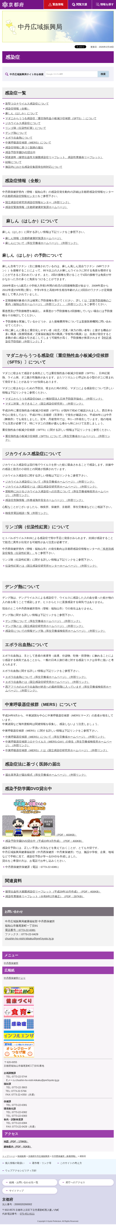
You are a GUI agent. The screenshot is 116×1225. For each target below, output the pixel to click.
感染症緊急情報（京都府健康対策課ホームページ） (36, 207)
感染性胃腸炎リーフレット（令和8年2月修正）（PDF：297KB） (44, 896)
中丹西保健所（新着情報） (64, 1156)
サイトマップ (16, 1190)
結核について (13, 162)
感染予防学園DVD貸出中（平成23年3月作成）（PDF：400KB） (44, 840)
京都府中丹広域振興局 (38, 1156)
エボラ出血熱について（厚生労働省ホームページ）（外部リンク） (46, 677)
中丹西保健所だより (15, 978)
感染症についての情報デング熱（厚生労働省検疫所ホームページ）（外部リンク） (55, 630)
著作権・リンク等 (41, 1163)
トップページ (8, 1156)
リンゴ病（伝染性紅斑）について (25, 128)
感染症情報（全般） (17, 108)
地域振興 (21, 1156)
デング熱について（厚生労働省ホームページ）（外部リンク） (43, 621)
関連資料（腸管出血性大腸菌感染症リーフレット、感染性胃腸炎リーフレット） (54, 157)
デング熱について (16, 132)
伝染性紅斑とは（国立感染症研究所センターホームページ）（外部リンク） (51, 565)
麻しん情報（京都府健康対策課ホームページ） (33, 238)
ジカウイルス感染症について (23, 123)
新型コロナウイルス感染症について (27, 103)
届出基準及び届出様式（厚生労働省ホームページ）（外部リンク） (46, 774)
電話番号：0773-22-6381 (20, 930)
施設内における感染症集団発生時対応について (33, 166)
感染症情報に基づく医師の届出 (24, 147)
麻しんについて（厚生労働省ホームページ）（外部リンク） (42, 243)
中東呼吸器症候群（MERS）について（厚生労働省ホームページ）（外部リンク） (55, 736)
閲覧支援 (81, 4)
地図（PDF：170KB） (16, 1141)
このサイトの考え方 (71, 1163)
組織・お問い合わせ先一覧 (23, 1182)
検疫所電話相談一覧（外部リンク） (27, 513)
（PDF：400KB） (66, 834)
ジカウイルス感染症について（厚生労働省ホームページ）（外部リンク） (50, 481)
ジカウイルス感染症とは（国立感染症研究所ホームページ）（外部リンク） (51, 486)
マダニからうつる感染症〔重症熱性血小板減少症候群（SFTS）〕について (51, 118)
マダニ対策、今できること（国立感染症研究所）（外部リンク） (44, 403)
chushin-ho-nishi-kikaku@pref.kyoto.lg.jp (29, 938)
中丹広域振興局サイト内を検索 (27, 74)
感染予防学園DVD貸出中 (20, 152)
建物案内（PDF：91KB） (18, 1146)
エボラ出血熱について (18, 137)
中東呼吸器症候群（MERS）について (28, 142)
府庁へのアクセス (75, 1182)
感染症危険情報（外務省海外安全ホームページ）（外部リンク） (44, 500)
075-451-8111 (27, 1214)
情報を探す (107, 4)
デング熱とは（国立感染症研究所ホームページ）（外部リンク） (44, 626)
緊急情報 (58, 4)
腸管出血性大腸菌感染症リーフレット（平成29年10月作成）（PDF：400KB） (53, 891)
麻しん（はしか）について (21, 113)
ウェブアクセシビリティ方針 (21, 1170)
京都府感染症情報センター (21, 196)
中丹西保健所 (11, 963)
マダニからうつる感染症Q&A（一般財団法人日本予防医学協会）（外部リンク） (54, 398)
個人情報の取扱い (14, 1163)
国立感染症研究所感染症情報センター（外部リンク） (38, 202)
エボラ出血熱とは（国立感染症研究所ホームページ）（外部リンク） (47, 681)
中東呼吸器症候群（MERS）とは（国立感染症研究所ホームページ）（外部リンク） (56, 750)
